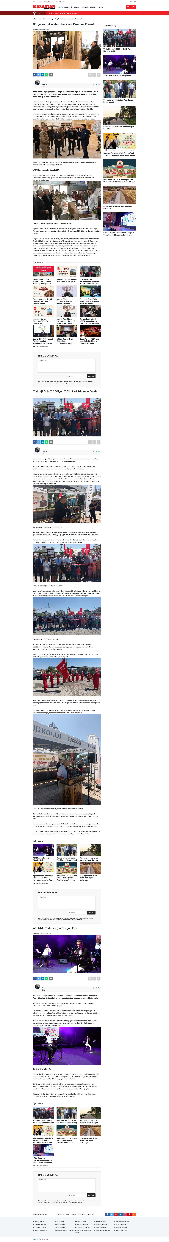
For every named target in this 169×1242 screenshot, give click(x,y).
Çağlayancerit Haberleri (123, 1221)
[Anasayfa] (34, 1)
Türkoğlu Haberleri (121, 1224)
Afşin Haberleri (59, 1221)
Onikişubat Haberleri (102, 1224)
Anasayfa (61, 1214)
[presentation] (39, 13)
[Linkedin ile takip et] (120, 1214)
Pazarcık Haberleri (40, 1227)
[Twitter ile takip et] (96, 84)
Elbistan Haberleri (80, 1221)
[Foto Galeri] (135, 2)
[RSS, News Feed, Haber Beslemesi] (134, 1214)
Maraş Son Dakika (101, 1227)
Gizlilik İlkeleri (81, 1214)
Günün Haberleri (48, 1)
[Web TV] (131, 2)
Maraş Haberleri (40, 1221)
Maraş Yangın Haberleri (103, 1230)
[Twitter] (38, 74)
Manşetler (39, 1)
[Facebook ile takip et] (94, 84)
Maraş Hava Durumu (41, 1230)
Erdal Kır (44, 84)
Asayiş (100, 7)
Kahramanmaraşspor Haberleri (64, 1230)
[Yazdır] (51, 74)
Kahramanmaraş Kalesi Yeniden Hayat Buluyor (69, 13)
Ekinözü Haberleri (40, 1224)
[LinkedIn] (42, 74)
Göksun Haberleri (101, 1221)
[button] (90, 74)
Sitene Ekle (62, 1)
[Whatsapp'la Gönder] (46, 74)
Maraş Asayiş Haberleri (82, 1227)
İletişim (74, 1214)
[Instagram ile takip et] (99, 84)
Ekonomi (85, 7)
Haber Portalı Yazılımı (42, 1239)
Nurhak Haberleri (60, 1227)
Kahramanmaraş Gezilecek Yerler (83, 1231)
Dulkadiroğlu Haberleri (82, 1224)
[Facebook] (35, 74)
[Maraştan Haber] (44, 7)
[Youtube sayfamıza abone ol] (116, 1214)
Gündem (77, 7)
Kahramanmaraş (65, 7)
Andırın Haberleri (60, 1224)
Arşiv (56, 1)
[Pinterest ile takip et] (129, 1214)
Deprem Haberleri (121, 1227)
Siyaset (93, 7)
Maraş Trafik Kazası (122, 1230)
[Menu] (128, 7)
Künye (67, 1214)
